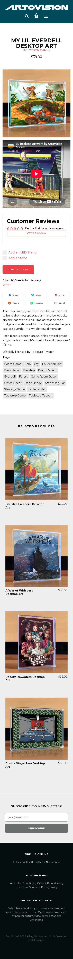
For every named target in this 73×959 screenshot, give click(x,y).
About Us (15, 883)
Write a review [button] (36, 233)
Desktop (29, 370)
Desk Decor (12, 370)
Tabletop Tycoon (40, 395)
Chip (28, 364)
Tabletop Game (15, 395)
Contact (29, 883)
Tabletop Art (36, 389)
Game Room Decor (44, 376)
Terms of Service (28, 887)
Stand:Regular (55, 383)
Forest (23, 376)
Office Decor (13, 383)
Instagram (55, 862)
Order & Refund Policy (50, 883)
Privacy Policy (49, 887)
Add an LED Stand (22, 252)
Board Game (12, 364)
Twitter (38, 862)
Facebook (22, 862)
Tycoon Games (38, 50)
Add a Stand (17, 258)
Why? (7, 284)
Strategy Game (14, 389)
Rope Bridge (33, 383)
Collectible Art (52, 364)
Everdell (10, 376)
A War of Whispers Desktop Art (19, 592)
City (36, 364)
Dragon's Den (47, 370)
